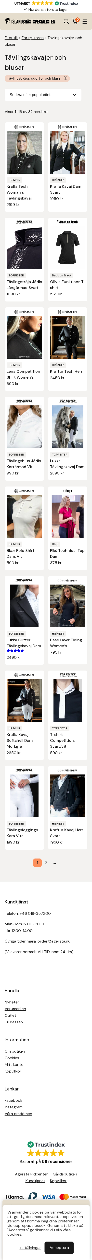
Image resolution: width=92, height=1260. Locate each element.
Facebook (13, 1100)
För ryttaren (33, 37)
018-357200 (39, 913)
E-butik (11, 37)
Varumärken (15, 1008)
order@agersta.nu (54, 941)
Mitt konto (14, 1064)
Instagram (14, 1107)
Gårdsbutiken (65, 1174)
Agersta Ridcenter (31, 1174)
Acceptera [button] (59, 1247)
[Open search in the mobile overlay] (66, 21)
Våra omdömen (18, 1113)
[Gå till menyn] (84, 21)
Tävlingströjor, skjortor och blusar (37, 78)
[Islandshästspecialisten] (30, 21)
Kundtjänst (35, 1180)
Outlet (10, 1015)
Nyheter (12, 1002)
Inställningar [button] (30, 1248)
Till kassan (14, 1022)
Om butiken (15, 1051)
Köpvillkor (13, 1071)
